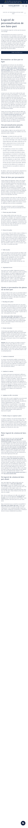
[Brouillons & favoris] (23, 6)
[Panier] (26, 6)
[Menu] (2, 6)
